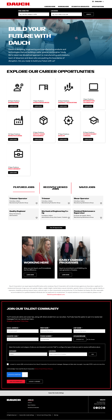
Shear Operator (81, 198)
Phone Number (46, 336)
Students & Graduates (33, 407)
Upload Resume (79, 336)
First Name (45, 328)
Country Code (13, 336)
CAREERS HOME (49, 6)
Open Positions (31, 405)
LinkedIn (99, 408)
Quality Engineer (17, 211)
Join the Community (16, 381)
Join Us (29, 402)
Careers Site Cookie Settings (26, 415)
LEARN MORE (30, 274)
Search (88, 14)
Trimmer (46, 198)
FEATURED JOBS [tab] (23, 187)
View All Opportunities (56, 227)
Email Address (13, 328)
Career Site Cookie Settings (56, 393)
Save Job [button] (36, 203)
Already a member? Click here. (17, 321)
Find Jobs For (23, 11)
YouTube (102, 408)
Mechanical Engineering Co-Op (55, 212)
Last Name (77, 328)
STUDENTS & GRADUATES (80, 6)
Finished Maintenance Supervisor (84, 212)
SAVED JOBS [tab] (87, 187)
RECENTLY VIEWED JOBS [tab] (55, 188)
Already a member (34, 381)
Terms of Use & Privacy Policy (43, 368)
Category (12, 351)
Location (54, 11)
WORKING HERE (63, 6)
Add (92, 354)
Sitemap (56, 415)
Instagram (104, 408)
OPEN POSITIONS (98, 6)
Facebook (94, 408)
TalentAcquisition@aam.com (56, 294)
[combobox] (66, 14)
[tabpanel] (56, 212)
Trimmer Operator (18, 198)
